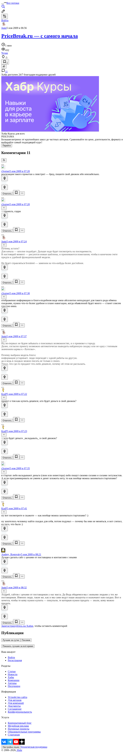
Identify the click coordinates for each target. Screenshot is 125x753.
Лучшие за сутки (11, 640)
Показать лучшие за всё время (18, 646)
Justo (4, 28)
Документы (14, 706)
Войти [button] (4, 20)
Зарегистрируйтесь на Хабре (17, 626)
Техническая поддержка (34, 747)
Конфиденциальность (20, 711)
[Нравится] (4, 178)
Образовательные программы (24, 731)
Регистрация (15, 660)
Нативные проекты (18, 728)
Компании (13, 680)
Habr (19, 750)
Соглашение (14, 709)
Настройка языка (11, 747)
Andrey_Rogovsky (11, 554)
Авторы (12, 683)
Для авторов (14, 700)
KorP (4, 394)
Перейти (7, 145)
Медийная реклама (18, 725)
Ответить (7, 193)
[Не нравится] (4, 187)
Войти (11, 657)
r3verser (5, 171)
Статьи (12, 671)
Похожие (26, 640)
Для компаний (16, 703)
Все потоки (13, 3)
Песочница (14, 686)
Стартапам (14, 734)
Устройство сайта (17, 697)
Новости (12, 674)
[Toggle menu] (2, 3)
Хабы (11, 677)
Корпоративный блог (20, 723)
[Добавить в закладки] (16, 192)
